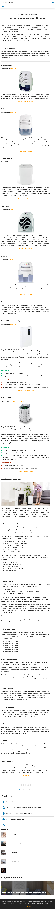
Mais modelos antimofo (26, 471)
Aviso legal (28, 906)
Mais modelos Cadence (26, 151)
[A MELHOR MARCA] (7, 2)
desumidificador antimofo (17, 401)
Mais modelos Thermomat (25, 199)
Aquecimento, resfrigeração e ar (29, 14)
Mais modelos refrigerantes (26, 390)
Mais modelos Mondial (25, 248)
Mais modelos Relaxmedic (25, 101)
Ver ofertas (26, 775)
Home (19, 14)
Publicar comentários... (27, 789)
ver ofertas (13, 68)
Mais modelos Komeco (25, 294)
